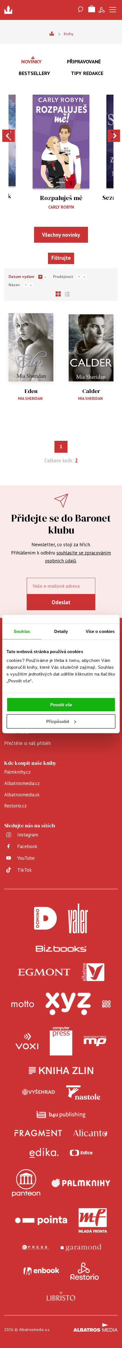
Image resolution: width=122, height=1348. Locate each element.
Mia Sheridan (30, 398)
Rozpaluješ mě (61, 198)
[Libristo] (61, 1296)
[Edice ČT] (81, 1153)
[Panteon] (26, 1183)
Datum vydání (21, 276)
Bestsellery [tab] (34, 73)
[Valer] (78, 918)
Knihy (68, 33)
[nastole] (83, 1092)
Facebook (27, 846)
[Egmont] (44, 972)
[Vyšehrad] (38, 1092)
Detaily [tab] (61, 631)
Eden (30, 391)
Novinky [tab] (31, 61)
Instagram (27, 835)
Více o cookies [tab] (100, 631)
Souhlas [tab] (22, 631)
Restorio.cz (15, 806)
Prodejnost (63, 276)
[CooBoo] (106, 1004)
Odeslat (61, 602)
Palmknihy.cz (17, 772)
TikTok (24, 870)
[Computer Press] (61, 1041)
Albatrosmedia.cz (22, 783)
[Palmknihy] (81, 1183)
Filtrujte (61, 257)
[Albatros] (93, 972)
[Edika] (44, 1153)
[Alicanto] (90, 1133)
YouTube (26, 858)
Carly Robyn (61, 207)
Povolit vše (61, 704)
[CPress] (35, 1247)
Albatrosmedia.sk (22, 795)
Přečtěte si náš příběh (27, 743)
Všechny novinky (61, 234)
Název (14, 284)
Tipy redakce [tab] (87, 73)
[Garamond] (81, 1247)
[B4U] (61, 1114)
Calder (91, 391)
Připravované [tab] (84, 61)
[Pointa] (41, 1220)
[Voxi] (27, 1041)
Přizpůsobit (57, 721)
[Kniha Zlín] (61, 1070)
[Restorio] (84, 1271)
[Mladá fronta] (93, 1220)
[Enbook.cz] (41, 1271)
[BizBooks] (61, 948)
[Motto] (23, 1004)
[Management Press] (95, 1041)
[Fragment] (38, 1133)
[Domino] (45, 918)
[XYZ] (68, 1004)
